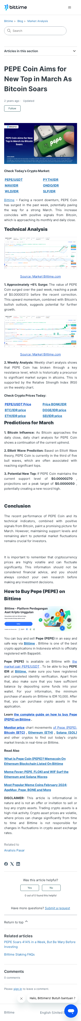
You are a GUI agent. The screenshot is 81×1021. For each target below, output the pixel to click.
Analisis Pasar (14, 850)
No (51, 887)
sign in (18, 988)
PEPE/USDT (14, 180)
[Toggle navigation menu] (69, 7)
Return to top (14, 922)
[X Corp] (12, 864)
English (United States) (57, 1012)
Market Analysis (37, 21)
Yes (30, 887)
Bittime (8, 21)
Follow (12, 108)
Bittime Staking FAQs (19, 954)
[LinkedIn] (18, 864)
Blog (20, 21)
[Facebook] (6, 864)
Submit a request (57, 908)
